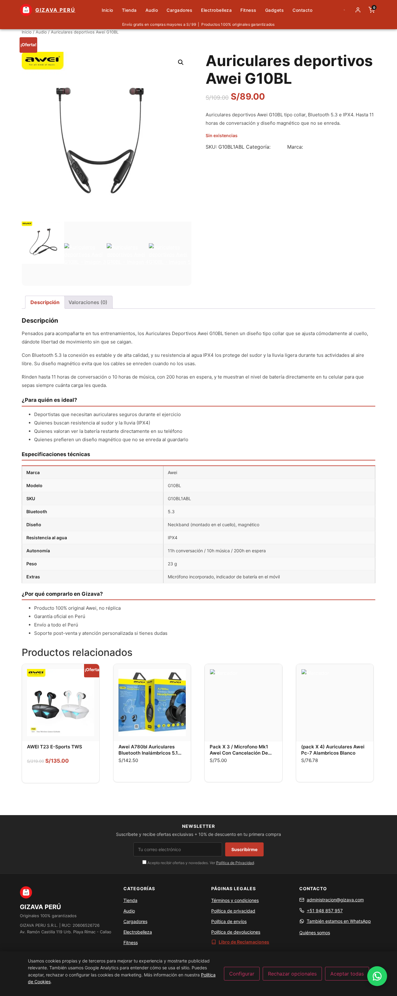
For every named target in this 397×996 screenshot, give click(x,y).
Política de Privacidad (235, 862)
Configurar (241, 974)
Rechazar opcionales (292, 974)
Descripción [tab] (45, 302)
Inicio (107, 10)
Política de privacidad (233, 910)
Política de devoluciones (235, 932)
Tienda (129, 10)
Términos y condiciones (235, 900)
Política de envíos (229, 921)
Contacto (302, 10)
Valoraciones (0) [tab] (88, 302)
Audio (151, 10)
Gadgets (274, 10)
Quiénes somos (314, 932)
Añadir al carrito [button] (152, 773)
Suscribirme (244, 849)
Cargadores (179, 10)
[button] (180, 62)
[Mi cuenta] (358, 10)
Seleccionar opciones (61, 774)
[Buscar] (344, 10)
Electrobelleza (216, 10)
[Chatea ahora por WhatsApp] (377, 976)
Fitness (248, 10)
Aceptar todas (347, 974)
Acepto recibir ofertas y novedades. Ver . (200, 862)
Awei (310, 147)
